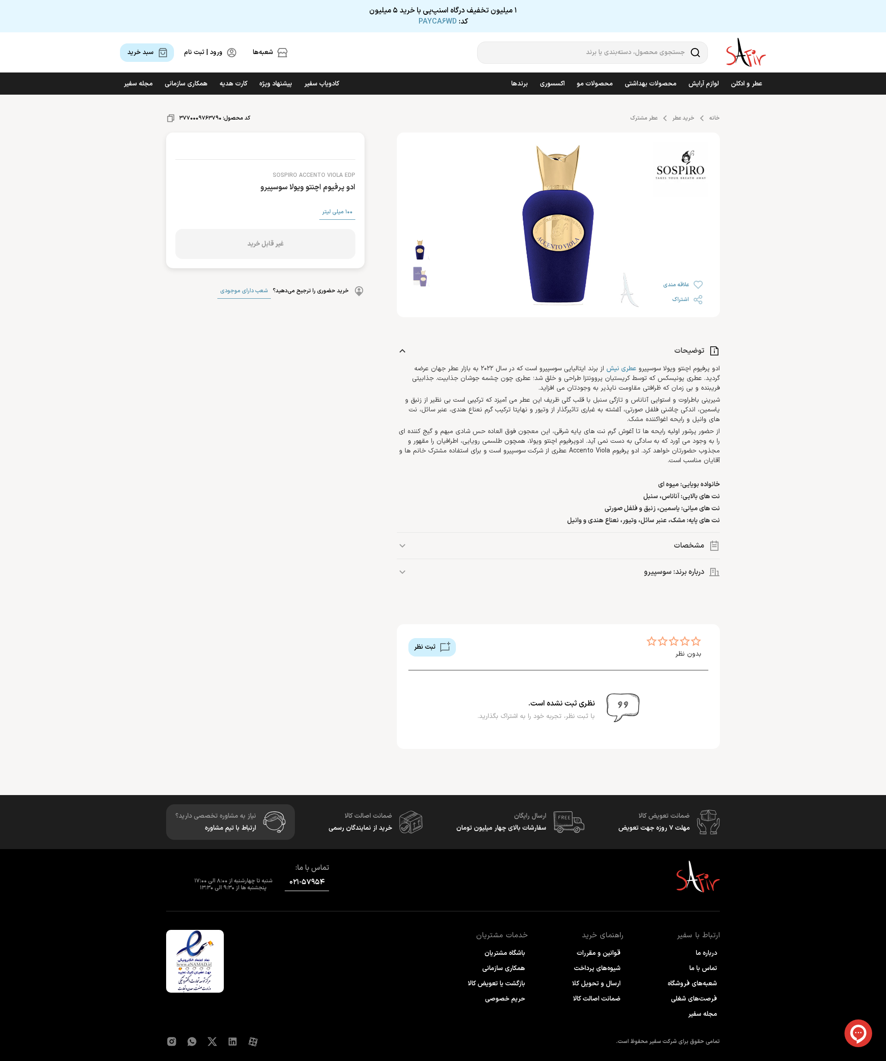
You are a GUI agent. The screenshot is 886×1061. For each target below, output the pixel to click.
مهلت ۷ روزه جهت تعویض (654, 828)
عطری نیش (621, 369)
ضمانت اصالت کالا (597, 999)
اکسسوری (552, 84)
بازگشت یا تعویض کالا (496, 984)
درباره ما (706, 953)
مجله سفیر (138, 84)
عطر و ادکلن (746, 84)
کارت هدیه (233, 84)
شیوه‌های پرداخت (597, 968)
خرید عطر (683, 118)
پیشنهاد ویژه (275, 84)
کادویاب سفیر (321, 84)
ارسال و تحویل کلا (596, 984)
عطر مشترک (644, 118)
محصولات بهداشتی (650, 84)
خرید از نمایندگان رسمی (360, 828)
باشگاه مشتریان (505, 953)
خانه (714, 118)
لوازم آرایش (703, 84)
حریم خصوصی (505, 999)
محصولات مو (595, 84)
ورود (137, 1034)
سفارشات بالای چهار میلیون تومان (501, 828)
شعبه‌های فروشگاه (692, 984)
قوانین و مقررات (599, 953)
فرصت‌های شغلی (694, 999)
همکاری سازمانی (186, 84)
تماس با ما (703, 968)
